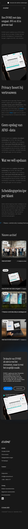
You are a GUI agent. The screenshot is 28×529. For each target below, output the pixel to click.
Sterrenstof (4, 512)
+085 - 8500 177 (6, 479)
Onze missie (5, 454)
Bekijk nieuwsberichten (8, 488)
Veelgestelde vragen (7, 457)
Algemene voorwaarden (8, 492)
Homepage (5, 460)
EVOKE (22, 108)
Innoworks (16, 512)
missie (11, 112)
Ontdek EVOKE (6, 451)
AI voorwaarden (6, 495)
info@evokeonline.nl (7, 476)
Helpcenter (5, 473)
